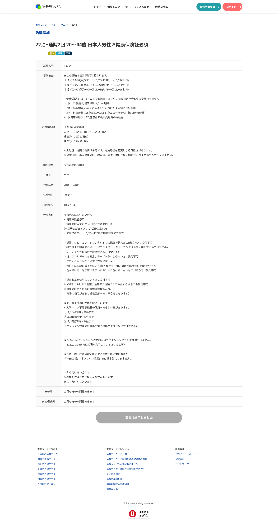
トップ (97, 7)
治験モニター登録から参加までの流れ (126, 469)
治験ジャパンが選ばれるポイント (123, 464)
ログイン (231, 6)
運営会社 (179, 459)
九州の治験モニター (47, 483)
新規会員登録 (207, 6)
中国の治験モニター (47, 474)
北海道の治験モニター (48, 454)
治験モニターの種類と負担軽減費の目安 (127, 459)
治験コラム (161, 7)
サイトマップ (182, 464)
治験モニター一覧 (117, 7)
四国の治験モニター (47, 479)
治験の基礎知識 (114, 479)
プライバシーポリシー (186, 454)
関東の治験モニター (47, 459)
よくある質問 (141, 7)
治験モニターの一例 (117, 454)
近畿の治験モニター (47, 469)
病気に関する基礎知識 (118, 483)
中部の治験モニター (47, 464)
